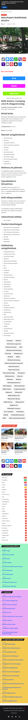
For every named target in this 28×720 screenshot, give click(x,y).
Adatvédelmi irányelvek (9, 710)
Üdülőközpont (5, 513)
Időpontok (14, 93)
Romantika (4, 528)
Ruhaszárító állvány (14, 399)
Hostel (3, 506)
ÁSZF (16, 710)
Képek (14, 86)
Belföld (3, 511)
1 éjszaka (10, 340)
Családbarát (5, 533)
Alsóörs (18, 340)
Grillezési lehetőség (14, 360)
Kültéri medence (6, 520)
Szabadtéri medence (14, 408)
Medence (9, 392)
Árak (14, 78)
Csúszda (8, 353)
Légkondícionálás (20, 389)
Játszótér (10, 379)
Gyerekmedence (14, 366)
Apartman (9, 11)
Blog (3, 482)
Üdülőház (4, 489)
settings (3, 4)
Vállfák (6, 415)
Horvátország (5, 499)
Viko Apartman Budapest (5, 451)
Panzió (3, 484)
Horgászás (21, 373)
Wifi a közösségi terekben (17, 418)
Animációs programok (14, 344)
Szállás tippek (5, 535)
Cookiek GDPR (21, 710)
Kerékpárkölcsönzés (14, 382)
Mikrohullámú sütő (14, 395)
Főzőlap (11, 357)
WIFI (4, 418)
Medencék (19, 392)
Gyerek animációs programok (14, 363)
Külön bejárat (7, 389)
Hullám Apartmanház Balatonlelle (7, 437)
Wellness (4, 516)
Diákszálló (4, 504)
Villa (3, 496)
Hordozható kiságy (9, 373)
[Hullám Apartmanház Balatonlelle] (7, 432)
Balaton (4, 523)
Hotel (3, 487)
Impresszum (14, 713)
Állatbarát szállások (6, 525)
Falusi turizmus (5, 494)
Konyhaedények (19, 386)
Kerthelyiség (7, 386)
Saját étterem (9, 402)
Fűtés (18, 357)
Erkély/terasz (18, 353)
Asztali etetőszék (11, 347)
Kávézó (19, 379)
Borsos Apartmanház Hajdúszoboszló (20, 437)
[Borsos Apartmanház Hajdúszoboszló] (21, 432)
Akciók (3, 537)
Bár (21, 347)
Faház (3, 492)
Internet (20, 376)
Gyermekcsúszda (14, 369)
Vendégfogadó (5, 501)
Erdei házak (5, 518)
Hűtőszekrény (10, 376)
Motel (3, 508)
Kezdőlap (4, 11)
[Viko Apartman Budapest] (7, 445)
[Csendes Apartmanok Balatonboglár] (21, 445)
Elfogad (4, 7)
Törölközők (20, 411)
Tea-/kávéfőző (9, 411)
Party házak (5, 540)
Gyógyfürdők (5, 530)
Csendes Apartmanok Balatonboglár (21, 451)
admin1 (3, 24)
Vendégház (4, 480)
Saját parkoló (20, 402)
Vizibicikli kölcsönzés (18, 415)
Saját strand (14, 405)
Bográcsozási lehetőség (14, 350)
